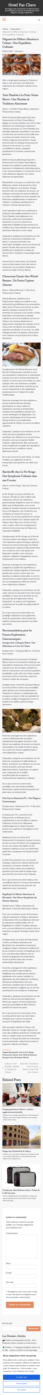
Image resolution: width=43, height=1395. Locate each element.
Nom (9, 1263)
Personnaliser (21, 1384)
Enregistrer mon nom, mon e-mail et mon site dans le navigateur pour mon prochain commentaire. (21, 1295)
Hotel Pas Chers (22, 5)
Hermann (19, 51)
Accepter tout (21, 1377)
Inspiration (6, 1050)
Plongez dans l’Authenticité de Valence (16, 1151)
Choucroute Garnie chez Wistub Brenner (19, 1055)
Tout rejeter (21, 1390)
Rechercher (7, 1323)
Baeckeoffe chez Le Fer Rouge (21, 1052)
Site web (9, 1282)
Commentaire (12, 1233)
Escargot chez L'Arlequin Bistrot (15, 1058)
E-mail (9, 1273)
